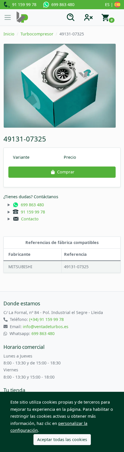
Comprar (65, 172)
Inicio (8, 34)
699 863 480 (61, 4)
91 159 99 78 (23, 4)
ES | (109, 4)
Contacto (29, 219)
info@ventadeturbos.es (45, 326)
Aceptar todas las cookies (62, 439)
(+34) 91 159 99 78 (46, 319)
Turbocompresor (36, 34)
